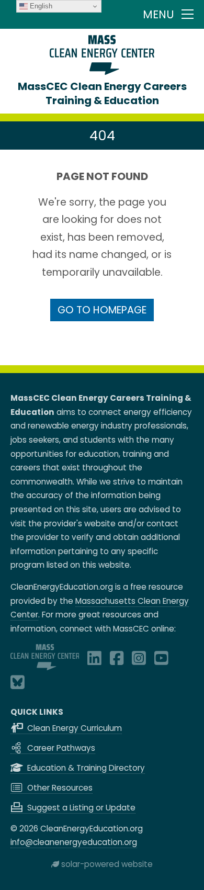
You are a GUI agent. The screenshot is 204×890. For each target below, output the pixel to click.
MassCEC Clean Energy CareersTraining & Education (102, 93)
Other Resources (59, 787)
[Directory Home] (102, 72)
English (40, 6)
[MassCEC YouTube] (161, 661)
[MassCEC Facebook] (117, 661)
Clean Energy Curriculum (73, 728)
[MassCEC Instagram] (139, 661)
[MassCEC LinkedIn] (94, 661)
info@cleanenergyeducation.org (73, 842)
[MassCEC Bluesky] (17, 685)
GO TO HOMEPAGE (102, 310)
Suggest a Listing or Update (80, 807)
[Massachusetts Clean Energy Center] (45, 667)
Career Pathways (60, 747)
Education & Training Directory (85, 767)
